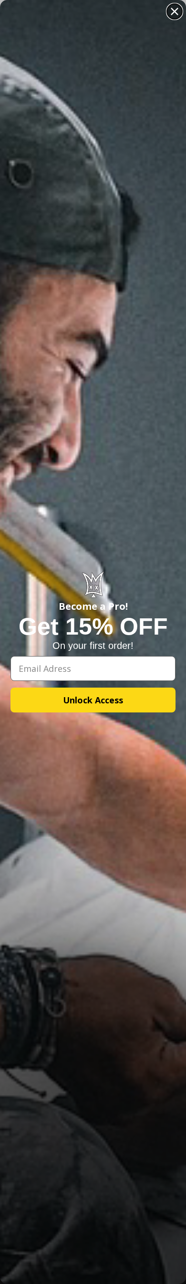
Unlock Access (93, 700)
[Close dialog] (174, 11)
